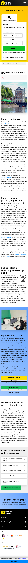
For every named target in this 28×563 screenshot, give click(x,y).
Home (4, 64)
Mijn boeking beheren (14, 377)
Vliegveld (5, 24)
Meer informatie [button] (22, 558)
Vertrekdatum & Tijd (8, 32)
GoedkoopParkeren (8, 124)
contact (8, 256)
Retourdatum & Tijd (8, 40)
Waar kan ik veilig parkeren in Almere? (12, 476)
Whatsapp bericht (14, 387)
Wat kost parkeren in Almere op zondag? (11, 481)
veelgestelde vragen (20, 254)
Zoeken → (14, 48)
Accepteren (14, 561)
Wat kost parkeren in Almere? (10, 465)
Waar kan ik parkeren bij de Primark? (12, 470)
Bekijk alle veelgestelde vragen (11, 487)
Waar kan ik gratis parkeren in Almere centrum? (12, 459)
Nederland (11, 64)
